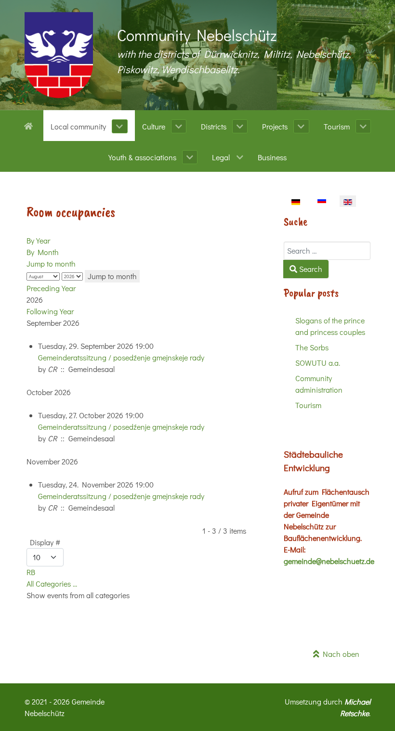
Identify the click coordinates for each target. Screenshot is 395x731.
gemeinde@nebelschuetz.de (329, 561)
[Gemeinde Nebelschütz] (59, 55)
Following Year (50, 311)
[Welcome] (30, 125)
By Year (38, 240)
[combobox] (327, 251)
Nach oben (339, 654)
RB (30, 572)
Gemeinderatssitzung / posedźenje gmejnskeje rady (121, 357)
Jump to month (51, 263)
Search (309, 269)
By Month (42, 252)
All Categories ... (51, 583)
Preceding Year (51, 288)
